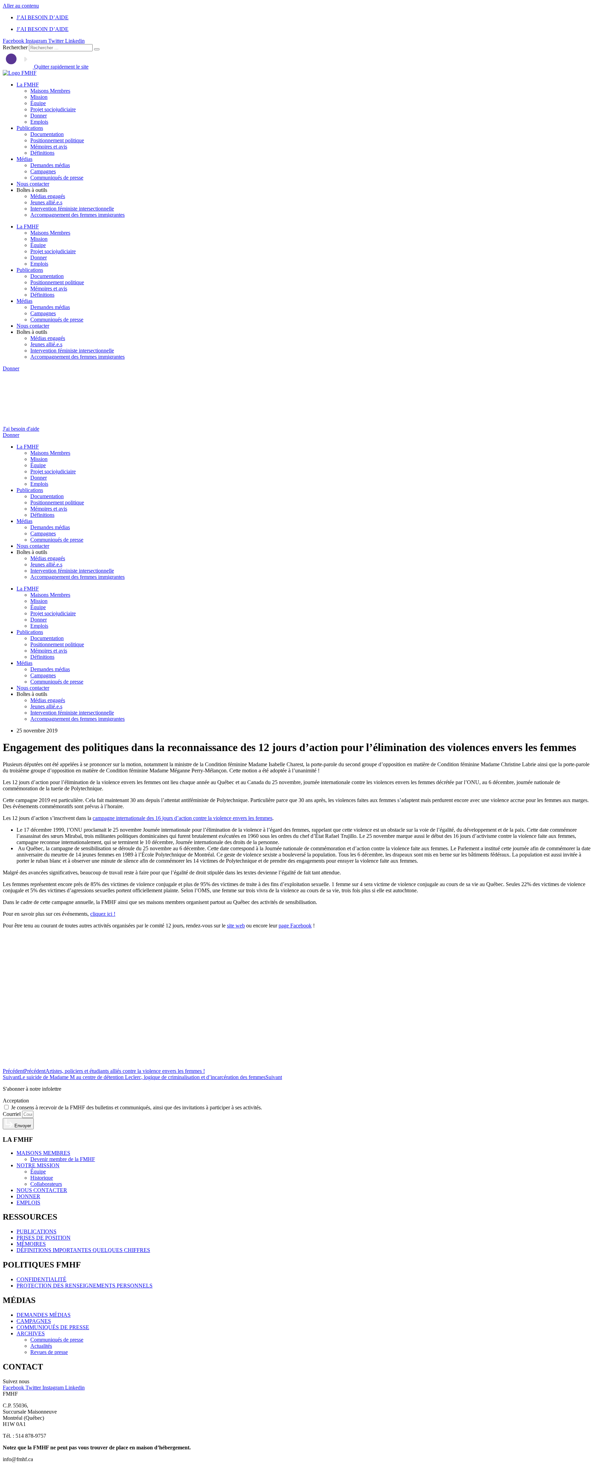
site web (236, 925)
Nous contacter (33, 184)
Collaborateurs (46, 1184)
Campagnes (43, 171)
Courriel (12, 1114)
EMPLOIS (28, 1202)
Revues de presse (49, 1352)
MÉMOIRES (31, 1244)
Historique (41, 1178)
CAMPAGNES (34, 1321)
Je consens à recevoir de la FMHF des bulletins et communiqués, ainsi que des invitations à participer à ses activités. (136, 1107)
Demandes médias (50, 165)
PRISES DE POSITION (44, 1238)
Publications (30, 128)
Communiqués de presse (56, 178)
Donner (38, 116)
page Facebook (295, 925)
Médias (24, 159)
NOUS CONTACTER (42, 1190)
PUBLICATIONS (36, 1231)
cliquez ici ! (102, 914)
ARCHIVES (31, 1333)
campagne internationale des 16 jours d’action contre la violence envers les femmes (182, 818)
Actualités (41, 1346)
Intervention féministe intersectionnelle (72, 209)
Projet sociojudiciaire (53, 109)
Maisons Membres (50, 91)
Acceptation (16, 1100)
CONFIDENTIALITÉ (41, 1279)
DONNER (28, 1196)
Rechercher (16, 47)
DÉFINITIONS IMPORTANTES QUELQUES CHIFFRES (83, 1250)
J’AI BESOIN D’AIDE (43, 17)
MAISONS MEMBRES (43, 1153)
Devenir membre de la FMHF (62, 1159)
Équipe (38, 103)
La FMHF (28, 85)
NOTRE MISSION (38, 1165)
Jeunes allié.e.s (46, 202)
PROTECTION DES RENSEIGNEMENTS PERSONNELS (85, 1286)
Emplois (39, 122)
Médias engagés (47, 196)
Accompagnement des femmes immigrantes (77, 215)
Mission (39, 97)
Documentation (47, 134)
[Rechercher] (97, 49)
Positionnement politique (57, 140)
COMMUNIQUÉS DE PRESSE (53, 1327)
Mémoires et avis (48, 147)
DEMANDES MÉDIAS (44, 1315)
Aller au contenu (21, 6)
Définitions (42, 153)
